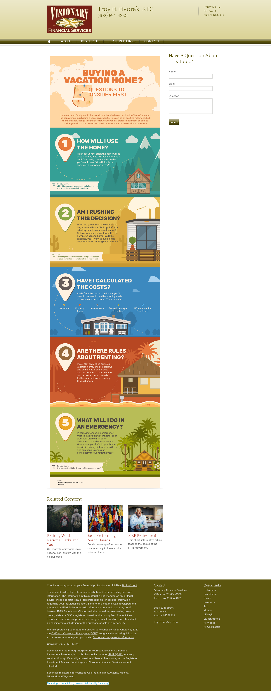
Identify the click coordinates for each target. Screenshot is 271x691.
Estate (207, 598)
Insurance (209, 602)
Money (208, 610)
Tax (206, 606)
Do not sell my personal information (113, 637)
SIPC (120, 654)
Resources (90, 41)
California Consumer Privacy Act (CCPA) (74, 633)
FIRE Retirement (142, 536)
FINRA (112, 654)
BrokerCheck (129, 585)
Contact (152, 41)
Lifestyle (208, 614)
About (66, 41)
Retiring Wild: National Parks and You (63, 540)
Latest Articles (212, 618)
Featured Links (122, 41)
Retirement (210, 590)
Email (172, 83)
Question (174, 95)
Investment (210, 594)
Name (172, 71)
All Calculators (212, 626)
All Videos (209, 622)
